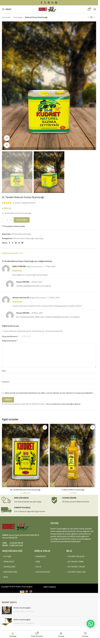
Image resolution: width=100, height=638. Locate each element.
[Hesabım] (94, 9)
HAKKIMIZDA (41, 556)
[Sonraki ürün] (94, 17)
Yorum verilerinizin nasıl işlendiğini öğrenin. (63, 404)
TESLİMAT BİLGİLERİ (76, 556)
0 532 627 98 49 (16, 543)
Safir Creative (50, 587)
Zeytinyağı (17, 17)
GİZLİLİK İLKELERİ (43, 572)
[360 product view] (7, 138)
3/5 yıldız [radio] (26, 336)
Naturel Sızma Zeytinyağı (36, 17)
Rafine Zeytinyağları (22, 619)
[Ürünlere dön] (91, 17)
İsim (4, 370)
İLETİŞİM (7, 556)
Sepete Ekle (21, 220)
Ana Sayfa (6, 17)
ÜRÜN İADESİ (9, 561)
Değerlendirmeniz (10, 340)
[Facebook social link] (41, 3)
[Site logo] (49, 9)
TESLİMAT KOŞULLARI (76, 572)
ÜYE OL (38, 567)
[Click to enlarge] (7, 145)
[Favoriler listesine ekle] (45, 427)
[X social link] (45, 3)
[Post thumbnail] (7, 610)
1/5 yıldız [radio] (22, 336)
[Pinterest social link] (49, 3)
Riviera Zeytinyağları (22, 608)
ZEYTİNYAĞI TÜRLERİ (76, 567)
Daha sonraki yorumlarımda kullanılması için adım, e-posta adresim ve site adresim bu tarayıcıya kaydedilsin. (49, 393)
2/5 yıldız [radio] (24, 336)
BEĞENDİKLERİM (10, 572)
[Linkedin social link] (52, 3)
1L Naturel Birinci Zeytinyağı (72, 490)
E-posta (6, 381)
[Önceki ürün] (88, 17)
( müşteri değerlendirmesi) (24, 203)
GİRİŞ (38, 561)
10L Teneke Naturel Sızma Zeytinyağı (25, 490)
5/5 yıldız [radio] (30, 336)
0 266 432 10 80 (16, 545)
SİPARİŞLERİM (9, 567)
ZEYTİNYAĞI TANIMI (76, 561)
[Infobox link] (25, 500)
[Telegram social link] (56, 3)
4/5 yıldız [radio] (28, 336)
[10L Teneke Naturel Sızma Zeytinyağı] (25, 455)
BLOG (6, 577)
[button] (4, 85)
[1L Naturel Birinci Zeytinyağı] (73, 455)
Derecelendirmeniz (10, 336)
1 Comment (29, 611)
